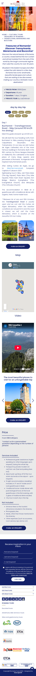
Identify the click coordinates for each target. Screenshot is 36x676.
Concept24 (18, 673)
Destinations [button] (7, 590)
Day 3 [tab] (21, 112)
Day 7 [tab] (25, 116)
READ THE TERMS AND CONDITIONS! (21, 574)
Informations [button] (7, 594)
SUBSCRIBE (18, 579)
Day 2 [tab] (15, 112)
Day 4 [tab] (28, 112)
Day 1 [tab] (8, 112)
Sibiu (18, 409)
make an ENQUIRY (18, 246)
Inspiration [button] (6, 587)
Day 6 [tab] (18, 116)
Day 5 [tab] (11, 116)
